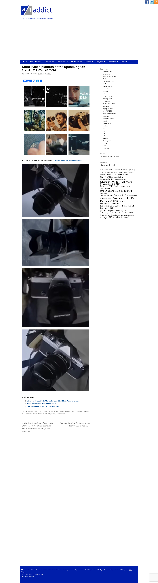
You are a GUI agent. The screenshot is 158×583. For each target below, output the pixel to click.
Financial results (108, 81)
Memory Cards (107, 98)
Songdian (106, 138)
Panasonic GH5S (109, 201)
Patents (105, 121)
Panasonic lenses (108, 118)
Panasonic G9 (121, 195)
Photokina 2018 (123, 213)
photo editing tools (105, 213)
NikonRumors (35, 62)
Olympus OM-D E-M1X (110, 184)
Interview (107, 172)
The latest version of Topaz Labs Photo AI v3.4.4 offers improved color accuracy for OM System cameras (37, 427)
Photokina (115, 213)
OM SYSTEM (43, 411)
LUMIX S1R (122, 174)
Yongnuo (106, 148)
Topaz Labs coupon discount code (122, 215)
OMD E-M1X (105, 188)
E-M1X (111, 170)
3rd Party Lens (107, 71)
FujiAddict (89, 62)
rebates (131, 212)
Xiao (104, 146)
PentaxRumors (62, 62)
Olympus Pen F (125, 186)
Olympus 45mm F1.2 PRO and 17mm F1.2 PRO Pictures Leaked (53, 400)
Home (25, 62)
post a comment (61, 414)
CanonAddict (113, 62)
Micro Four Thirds (109, 103)
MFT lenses (106, 101)
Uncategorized (107, 141)
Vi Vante (105, 143)
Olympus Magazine (120, 179)
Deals (104, 79)
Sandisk (105, 126)
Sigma (105, 131)
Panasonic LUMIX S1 (109, 203)
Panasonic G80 (133, 195)
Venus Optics (104, 218)
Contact (124, 62)
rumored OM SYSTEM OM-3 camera (69, 160)
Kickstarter (114, 172)
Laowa (120, 172)
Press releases (107, 123)
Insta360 (105, 89)
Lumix (102, 175)
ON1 (101, 195)
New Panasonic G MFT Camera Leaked (43, 406)
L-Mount (106, 91)
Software (105, 136)
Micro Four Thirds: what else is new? (112, 177)
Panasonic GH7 (123, 201)
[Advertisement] (79, 38)
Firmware (117, 170)
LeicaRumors (49, 62)
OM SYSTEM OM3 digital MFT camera (69, 411)
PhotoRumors (76, 62)
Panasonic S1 (128, 206)
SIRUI (105, 133)
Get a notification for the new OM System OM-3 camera (75, 424)
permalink (28, 414)
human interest (107, 86)
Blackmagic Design (109, 76)
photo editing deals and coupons (113, 210)
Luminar (131, 172)
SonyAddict (100, 62)
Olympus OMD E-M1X (110, 186)
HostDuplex (30, 576)
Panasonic (106, 116)
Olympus (106, 106)
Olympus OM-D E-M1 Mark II (117, 182)
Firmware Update (127, 170)
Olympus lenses (108, 108)
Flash (104, 84)
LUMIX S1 (111, 174)
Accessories (106, 74)
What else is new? (119, 217)
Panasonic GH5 (123, 198)
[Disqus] (56, 466)
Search (103, 153)
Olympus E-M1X (107, 179)
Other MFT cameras (109, 113)
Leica (104, 94)
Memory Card (107, 96)
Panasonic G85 (105, 198)
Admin (26, 74)
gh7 (135, 170)
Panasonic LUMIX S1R (110, 206)
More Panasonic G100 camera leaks (41, 403)
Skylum (107, 215)
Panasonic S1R (107, 208)
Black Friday (104, 170)
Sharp (104, 128)
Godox (102, 172)
